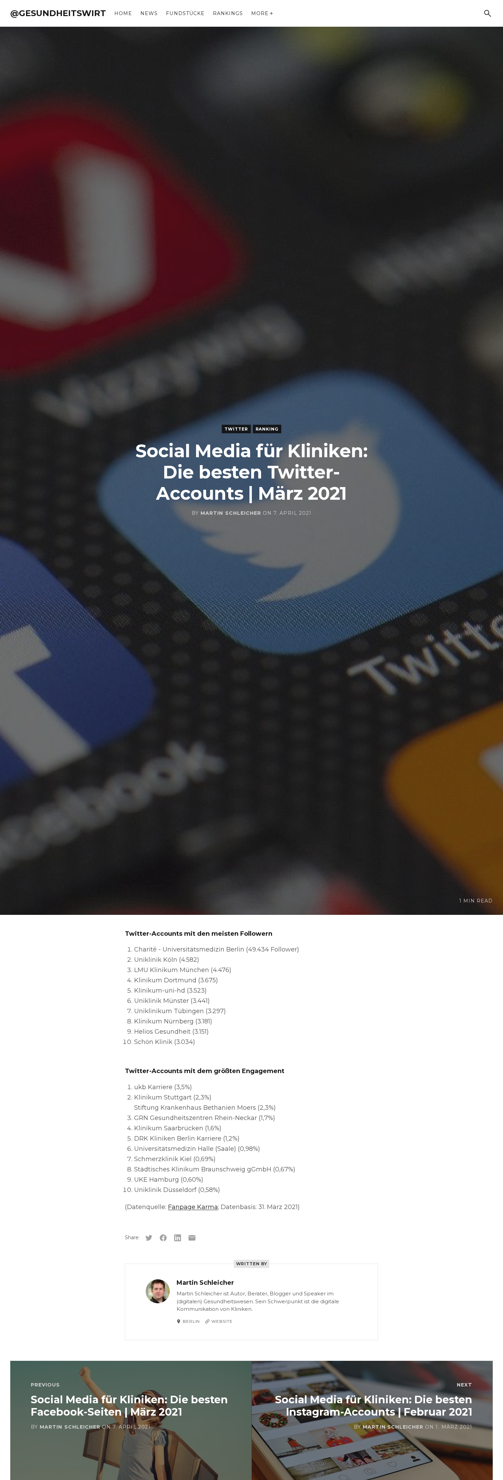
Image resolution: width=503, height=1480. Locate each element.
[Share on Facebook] (163, 1238)
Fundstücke (185, 13)
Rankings (228, 13)
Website (221, 1321)
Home (123, 13)
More (260, 13)
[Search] (487, 13)
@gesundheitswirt (58, 13)
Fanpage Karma (193, 1207)
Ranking (267, 429)
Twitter (236, 429)
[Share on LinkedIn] (177, 1238)
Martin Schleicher (231, 513)
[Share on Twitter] (149, 1238)
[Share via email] (192, 1238)
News (149, 13)
